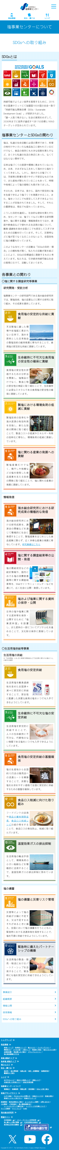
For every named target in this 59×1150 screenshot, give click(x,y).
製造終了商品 (36, 1049)
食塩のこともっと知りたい (13, 1098)
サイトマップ (16, 1108)
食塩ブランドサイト (9, 1093)
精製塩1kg (7, 1049)
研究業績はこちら (31, 544)
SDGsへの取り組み (12, 1019)
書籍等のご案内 (9, 1073)
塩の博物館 (14, 1071)
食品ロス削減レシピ (23, 1080)
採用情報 (7, 1012)
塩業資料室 (45, 1071)
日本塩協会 (7, 1120)
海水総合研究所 (7, 1112)
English (25, 1108)
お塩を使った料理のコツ (12, 1082)
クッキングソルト (44, 1047)
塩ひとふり (31, 1047)
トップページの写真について (35, 1106)
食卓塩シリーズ (20, 1047)
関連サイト (5, 1117)
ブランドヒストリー (34, 1052)
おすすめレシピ (9, 1080)
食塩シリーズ (8, 1047)
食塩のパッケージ (30, 1098)
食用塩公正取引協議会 (11, 1124)
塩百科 (6, 1071)
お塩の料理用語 (28, 1082)
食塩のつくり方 (37, 1096)
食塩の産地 (49, 1096)
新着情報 (4, 1102)
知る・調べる (29, 18)
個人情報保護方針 (25, 1104)
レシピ (47, 18)
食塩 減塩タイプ (7, 1058)
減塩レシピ (36, 1080)
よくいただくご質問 (31, 1102)
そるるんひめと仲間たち (22, 1096)
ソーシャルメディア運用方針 (14, 1106)
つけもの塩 (16, 1049)
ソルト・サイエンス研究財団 (26, 1120)
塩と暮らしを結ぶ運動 (11, 1122)
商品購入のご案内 (20, 1052)
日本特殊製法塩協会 (31, 1122)
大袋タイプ (26, 1049)
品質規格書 (7, 1052)
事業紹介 (7, 992)
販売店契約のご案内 (16, 1102)
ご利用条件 (13, 1104)
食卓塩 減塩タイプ (8, 1061)
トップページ (6, 1040)
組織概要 (7, 999)
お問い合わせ (45, 1102)
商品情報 (11, 18)
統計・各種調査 (33, 1071)
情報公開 (7, 1006)
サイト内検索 (5, 1108)
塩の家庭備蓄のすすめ (11, 1054)
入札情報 (4, 1104)
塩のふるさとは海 (49, 1049)
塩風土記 (23, 1071)
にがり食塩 (7, 1096)
